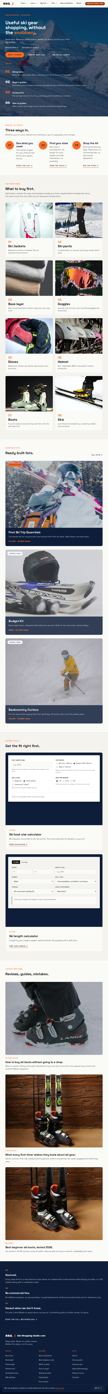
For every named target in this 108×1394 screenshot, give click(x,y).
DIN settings (10, 1377)
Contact (75, 1377)
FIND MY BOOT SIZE (95, 3)
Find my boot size (36, 55)
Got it (98, 1388)
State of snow (78, 1373)
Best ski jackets (45, 1355)
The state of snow (30, 47)
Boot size (9, 1355)
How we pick (77, 1360)
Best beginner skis (46, 1360)
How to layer (44, 1369)
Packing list (43, 1377)
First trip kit (43, 1382)
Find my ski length (61, 55)
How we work (11, 47)
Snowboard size (11, 1373)
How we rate (77, 1364)
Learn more (59, 1388)
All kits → (97, 455)
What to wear (14, 55)
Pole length (10, 1364)
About (74, 1355)
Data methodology (80, 1369)
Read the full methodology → (21, 1319)
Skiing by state (45, 1373)
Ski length (9, 1360)
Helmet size (10, 1369)
